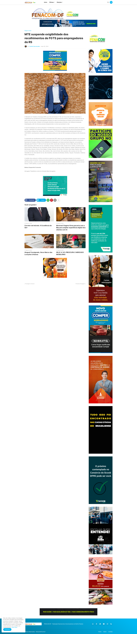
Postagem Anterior (30, 283)
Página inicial (27, 30)
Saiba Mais (14, 627)
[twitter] (100, 624)
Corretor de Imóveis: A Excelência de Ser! (38, 227)
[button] (108, 2)
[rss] (111, 624)
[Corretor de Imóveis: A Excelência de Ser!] (39, 214)
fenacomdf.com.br (40, 631)
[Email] (55, 200)
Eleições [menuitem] (59, 2)
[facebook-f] (96, 624)
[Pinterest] (51, 200)
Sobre (104, 631)
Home (99, 631)
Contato (110, 631)
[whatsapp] (92, 624)
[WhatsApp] (48, 200)
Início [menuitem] (45, 2)
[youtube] (103, 624)
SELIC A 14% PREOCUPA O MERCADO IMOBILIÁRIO (70, 253)
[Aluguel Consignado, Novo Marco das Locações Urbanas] (39, 241)
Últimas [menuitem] (51, 2)
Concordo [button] (7, 629)
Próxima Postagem (80, 283)
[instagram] (107, 624)
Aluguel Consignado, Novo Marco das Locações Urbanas (38, 253)
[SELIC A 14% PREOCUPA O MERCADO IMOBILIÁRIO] (71, 241)
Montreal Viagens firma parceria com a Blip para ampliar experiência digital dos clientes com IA (70, 228)
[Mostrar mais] (58, 200)
